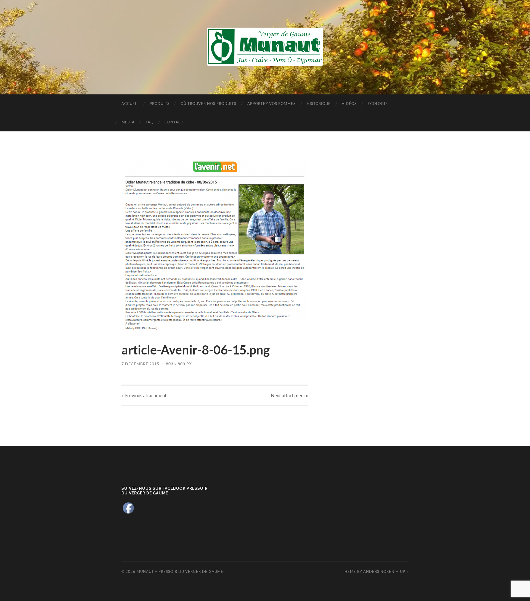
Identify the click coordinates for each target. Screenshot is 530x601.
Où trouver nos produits (208, 103)
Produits (159, 103)
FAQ (149, 122)
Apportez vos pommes (271, 103)
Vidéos (349, 103)
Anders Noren (378, 571)
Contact (174, 122)
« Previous (143, 395)
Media (128, 122)
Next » (289, 395)
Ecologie (378, 103)
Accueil (130, 103)
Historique (319, 103)
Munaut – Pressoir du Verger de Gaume (180, 571)
